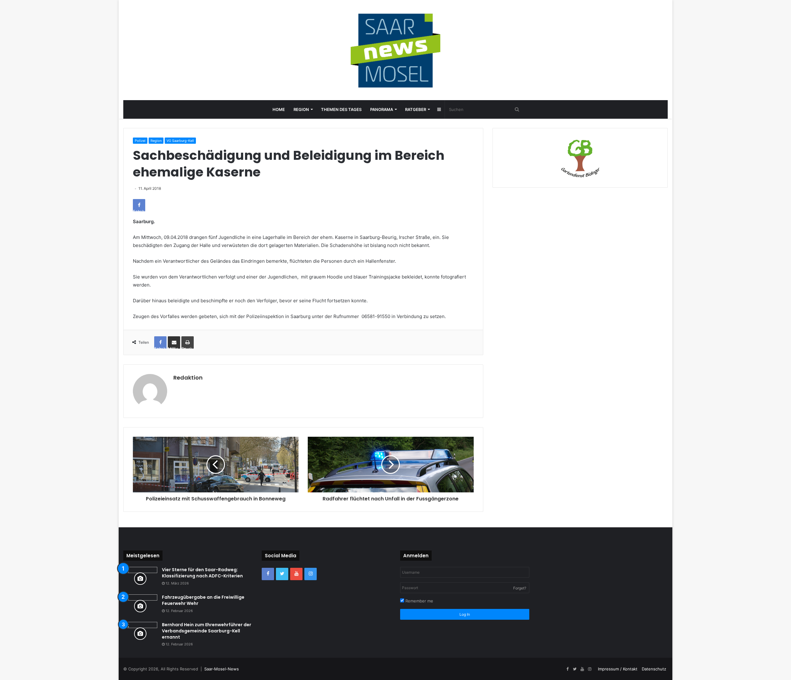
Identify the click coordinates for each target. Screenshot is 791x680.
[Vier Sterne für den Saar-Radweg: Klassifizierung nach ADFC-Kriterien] (140, 578)
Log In (464, 614)
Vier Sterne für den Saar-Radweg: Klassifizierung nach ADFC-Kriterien (202, 573)
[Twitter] (282, 574)
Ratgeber (415, 109)
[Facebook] (268, 574)
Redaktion (188, 377)
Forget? (519, 588)
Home (279, 109)
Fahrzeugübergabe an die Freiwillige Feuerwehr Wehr (203, 600)
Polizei (140, 140)
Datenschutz (654, 668)
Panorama (381, 109)
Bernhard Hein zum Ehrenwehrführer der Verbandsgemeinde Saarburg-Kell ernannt (206, 631)
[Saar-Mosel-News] (395, 50)
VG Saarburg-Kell (180, 140)
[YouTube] (296, 574)
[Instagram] (310, 574)
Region (301, 109)
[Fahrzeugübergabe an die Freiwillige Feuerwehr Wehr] (140, 606)
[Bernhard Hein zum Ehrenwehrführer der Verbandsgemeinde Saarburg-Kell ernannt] (140, 633)
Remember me (418, 600)
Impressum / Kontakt (617, 668)
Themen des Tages (341, 109)
